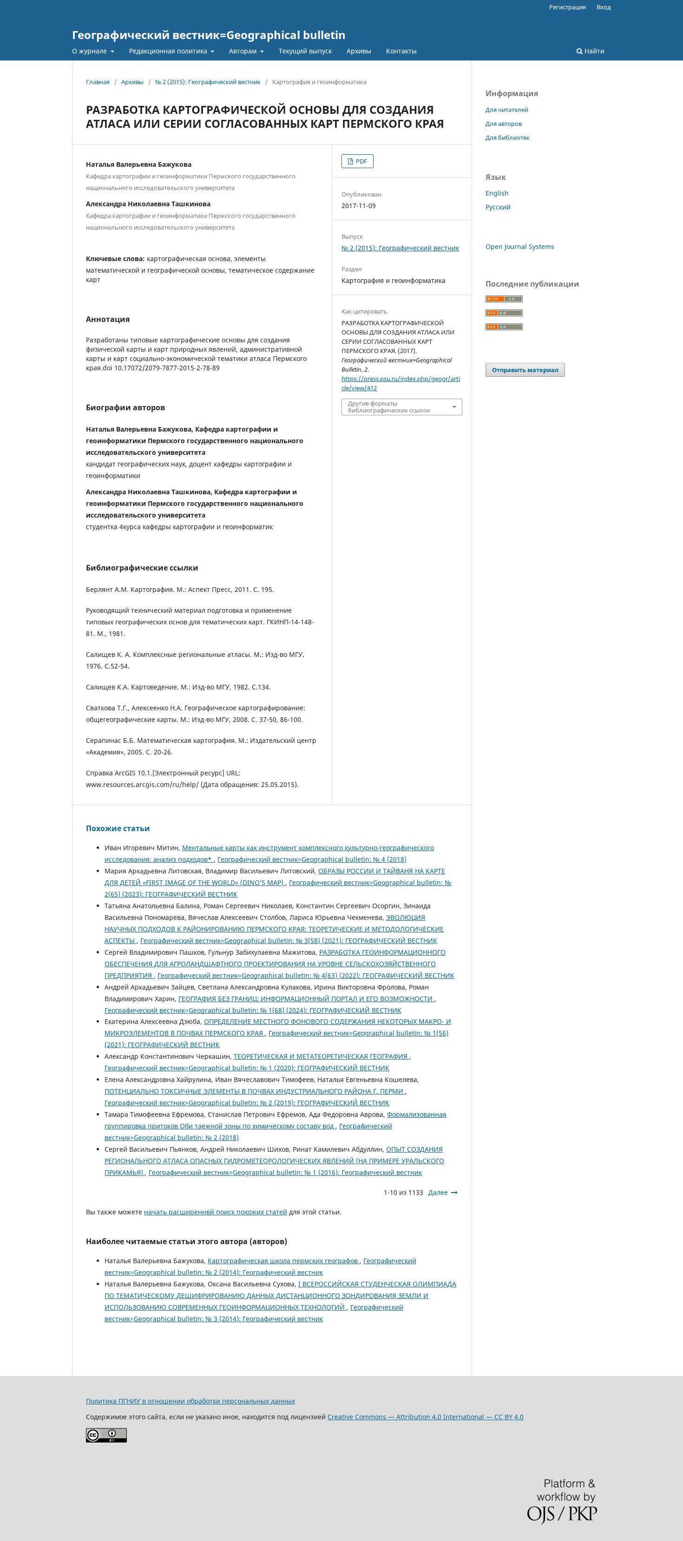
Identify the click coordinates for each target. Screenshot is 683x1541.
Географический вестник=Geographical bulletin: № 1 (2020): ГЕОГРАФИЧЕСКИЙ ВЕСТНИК (247, 1067)
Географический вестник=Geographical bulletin (209, 34)
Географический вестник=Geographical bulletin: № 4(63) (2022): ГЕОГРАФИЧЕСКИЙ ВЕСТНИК (306, 975)
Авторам (243, 50)
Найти (593, 50)
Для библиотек (508, 137)
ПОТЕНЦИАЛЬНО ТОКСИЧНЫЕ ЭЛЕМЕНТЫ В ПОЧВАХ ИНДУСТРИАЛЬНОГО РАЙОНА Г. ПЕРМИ (255, 1091)
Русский (498, 207)
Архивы (359, 50)
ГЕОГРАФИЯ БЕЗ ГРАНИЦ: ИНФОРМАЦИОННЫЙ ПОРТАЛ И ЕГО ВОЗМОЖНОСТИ (306, 998)
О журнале (90, 50)
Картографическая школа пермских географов (284, 1260)
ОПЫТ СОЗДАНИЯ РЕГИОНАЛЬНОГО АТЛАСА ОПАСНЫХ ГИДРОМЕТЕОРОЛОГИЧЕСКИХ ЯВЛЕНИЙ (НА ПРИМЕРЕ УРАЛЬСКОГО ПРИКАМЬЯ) (274, 1161)
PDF (361, 161)
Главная (98, 82)
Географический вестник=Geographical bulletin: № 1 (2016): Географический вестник (285, 1172)
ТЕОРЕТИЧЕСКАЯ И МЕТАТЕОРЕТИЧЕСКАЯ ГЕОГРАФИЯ (321, 1056)
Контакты (401, 50)
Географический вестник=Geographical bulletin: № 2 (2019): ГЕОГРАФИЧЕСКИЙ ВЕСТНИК (247, 1102)
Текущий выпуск (305, 50)
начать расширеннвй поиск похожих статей (215, 1211)
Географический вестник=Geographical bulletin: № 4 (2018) (312, 859)
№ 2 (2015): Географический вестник (208, 82)
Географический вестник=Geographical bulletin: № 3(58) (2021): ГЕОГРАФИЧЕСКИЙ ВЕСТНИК (288, 940)
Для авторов (504, 123)
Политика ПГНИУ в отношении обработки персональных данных (190, 1401)
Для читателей (507, 109)
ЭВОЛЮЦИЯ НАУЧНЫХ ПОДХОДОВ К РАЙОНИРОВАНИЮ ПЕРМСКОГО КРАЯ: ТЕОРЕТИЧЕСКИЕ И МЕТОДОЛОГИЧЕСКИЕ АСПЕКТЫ (274, 929)
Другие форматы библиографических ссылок (389, 406)
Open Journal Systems (520, 246)
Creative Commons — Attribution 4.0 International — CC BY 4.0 (426, 1416)
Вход (604, 7)
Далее (438, 1192)
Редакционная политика (169, 50)
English (497, 193)
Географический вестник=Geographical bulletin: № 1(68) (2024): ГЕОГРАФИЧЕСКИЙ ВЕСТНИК (253, 1010)
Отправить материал (525, 370)
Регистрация (567, 7)
